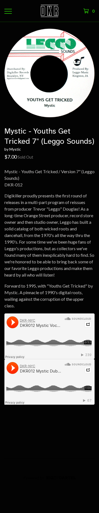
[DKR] (49, 10)
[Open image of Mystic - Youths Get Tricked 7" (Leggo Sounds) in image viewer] (49, 73)
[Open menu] (7, 11)
